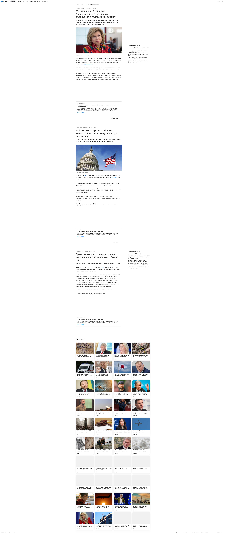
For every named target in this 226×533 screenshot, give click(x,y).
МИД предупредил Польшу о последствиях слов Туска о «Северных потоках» (138, 51)
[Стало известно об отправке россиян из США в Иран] (103, 502)
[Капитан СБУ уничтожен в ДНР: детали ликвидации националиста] (85, 427)
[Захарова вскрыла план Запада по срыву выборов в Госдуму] (122, 521)
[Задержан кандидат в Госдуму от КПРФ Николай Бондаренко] (103, 427)
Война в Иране (81, 4)
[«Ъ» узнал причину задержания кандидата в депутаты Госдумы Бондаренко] (103, 521)
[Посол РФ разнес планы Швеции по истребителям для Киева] (103, 483)
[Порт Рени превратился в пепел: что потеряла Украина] (85, 464)
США (86, 175)
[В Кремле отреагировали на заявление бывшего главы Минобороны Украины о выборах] (103, 351)
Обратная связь (216, 532)
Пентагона (113, 177)
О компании (6, 532)
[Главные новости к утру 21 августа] (122, 464)
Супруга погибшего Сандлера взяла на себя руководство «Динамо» (138, 61)
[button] (99, 40)
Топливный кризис (95, 4)
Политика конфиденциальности (196, 532)
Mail (2, 532)
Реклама (10, 532)
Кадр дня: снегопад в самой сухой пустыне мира (138, 55)
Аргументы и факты (87, 127)
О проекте (177, 532)
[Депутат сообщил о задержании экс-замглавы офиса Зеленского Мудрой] (122, 427)
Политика (94, 8)
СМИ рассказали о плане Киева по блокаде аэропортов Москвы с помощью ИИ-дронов (138, 264)
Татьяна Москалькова (86, 64)
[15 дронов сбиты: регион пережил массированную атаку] (85, 370)
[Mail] (2, 1)
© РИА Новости (87, 251)
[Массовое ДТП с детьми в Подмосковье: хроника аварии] (141, 521)
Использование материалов (207, 532)
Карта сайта (222, 532)
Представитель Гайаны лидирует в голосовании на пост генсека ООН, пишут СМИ (139, 254)
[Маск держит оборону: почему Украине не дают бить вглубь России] (141, 483)
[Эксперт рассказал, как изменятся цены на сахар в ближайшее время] (141, 446)
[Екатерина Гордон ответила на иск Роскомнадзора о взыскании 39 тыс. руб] (85, 521)
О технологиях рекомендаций (185, 532)
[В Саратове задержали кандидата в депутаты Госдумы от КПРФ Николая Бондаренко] (141, 408)
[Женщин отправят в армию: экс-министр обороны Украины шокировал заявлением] (103, 446)
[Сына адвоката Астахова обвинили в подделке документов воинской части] (85, 408)
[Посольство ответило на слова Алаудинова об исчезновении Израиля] (141, 370)
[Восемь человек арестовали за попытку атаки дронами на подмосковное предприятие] (141, 351)
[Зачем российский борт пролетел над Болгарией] (141, 427)
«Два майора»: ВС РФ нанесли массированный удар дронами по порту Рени (138, 267)
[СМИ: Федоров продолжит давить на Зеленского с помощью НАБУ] (122, 483)
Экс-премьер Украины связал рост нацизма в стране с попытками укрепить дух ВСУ (138, 48)
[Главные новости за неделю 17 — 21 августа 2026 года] (103, 464)
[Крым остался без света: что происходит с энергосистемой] (141, 464)
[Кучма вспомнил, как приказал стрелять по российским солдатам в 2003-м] (85, 389)
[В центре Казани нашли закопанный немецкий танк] (85, 446)
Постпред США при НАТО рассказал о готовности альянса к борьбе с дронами (137, 261)
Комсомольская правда (86, 8)
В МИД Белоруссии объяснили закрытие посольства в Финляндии (137, 58)
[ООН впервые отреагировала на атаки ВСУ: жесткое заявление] (141, 389)
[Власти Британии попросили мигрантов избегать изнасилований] (141, 502)
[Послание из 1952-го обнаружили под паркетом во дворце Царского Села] (85, 351)
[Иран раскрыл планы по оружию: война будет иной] (103, 408)
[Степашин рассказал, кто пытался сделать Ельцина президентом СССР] (103, 370)
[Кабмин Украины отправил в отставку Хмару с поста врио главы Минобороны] (122, 389)
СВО (88, 4)
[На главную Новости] (6, 1)
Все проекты (14, 532)
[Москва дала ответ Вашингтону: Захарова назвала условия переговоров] (122, 351)
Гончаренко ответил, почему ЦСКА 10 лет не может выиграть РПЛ (138, 257)
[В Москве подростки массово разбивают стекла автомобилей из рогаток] (103, 389)
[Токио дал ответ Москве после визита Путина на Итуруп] (122, 370)
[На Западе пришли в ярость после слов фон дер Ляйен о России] (122, 502)
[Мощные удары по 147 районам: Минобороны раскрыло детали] (85, 483)
